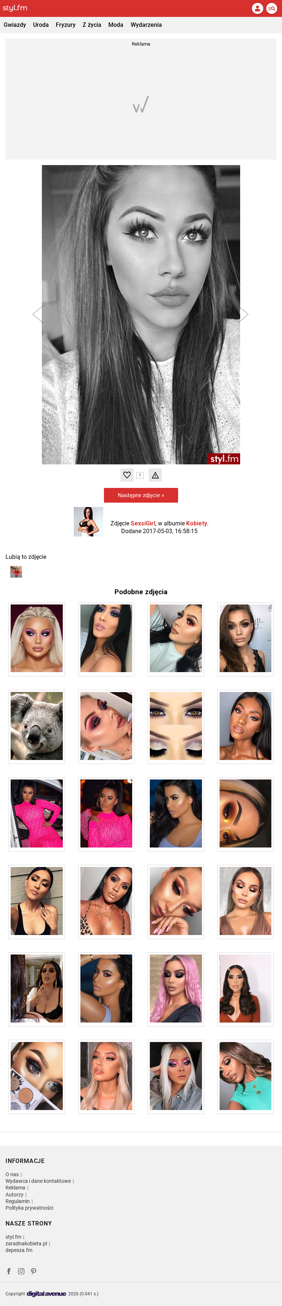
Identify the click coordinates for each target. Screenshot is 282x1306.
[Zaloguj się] (257, 8)
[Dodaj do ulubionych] (127, 475)
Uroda (41, 24)
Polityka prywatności (29, 1208)
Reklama (15, 1188)
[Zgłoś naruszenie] (155, 475)
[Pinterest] (34, 1272)
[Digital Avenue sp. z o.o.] (46, 1294)
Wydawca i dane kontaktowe (38, 1181)
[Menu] (271, 8)
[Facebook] (9, 1272)
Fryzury (66, 24)
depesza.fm (19, 1250)
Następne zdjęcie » (141, 495)
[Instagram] (21, 1272)
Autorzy (15, 1195)
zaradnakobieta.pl (26, 1243)
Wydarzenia (146, 24)
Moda (115, 24)
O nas (12, 1174)
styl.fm (13, 1237)
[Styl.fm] (19, 8)
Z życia (92, 24)
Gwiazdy (15, 24)
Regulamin (18, 1201)
